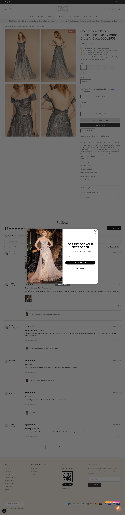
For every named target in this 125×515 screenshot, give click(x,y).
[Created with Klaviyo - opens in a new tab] (62, 285)
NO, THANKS (80, 268)
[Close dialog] (95, 231)
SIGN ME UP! (80, 262)
